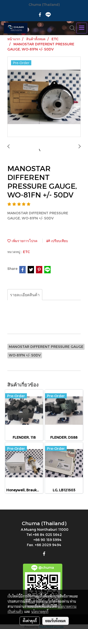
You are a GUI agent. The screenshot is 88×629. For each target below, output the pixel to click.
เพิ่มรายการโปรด (24, 241)
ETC (26, 252)
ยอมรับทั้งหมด (55, 621)
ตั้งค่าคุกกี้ (30, 621)
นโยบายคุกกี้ (39, 611)
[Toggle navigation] (81, 28)
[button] (71, 28)
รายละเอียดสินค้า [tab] (25, 294)
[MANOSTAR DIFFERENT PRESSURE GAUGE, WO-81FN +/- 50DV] (44, 97)
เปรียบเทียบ (59, 241)
